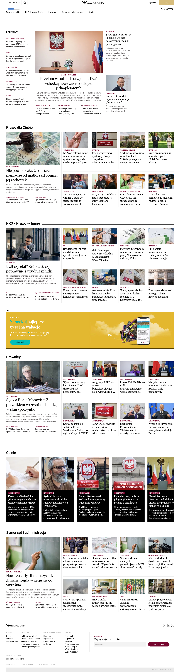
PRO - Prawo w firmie (34, 12)
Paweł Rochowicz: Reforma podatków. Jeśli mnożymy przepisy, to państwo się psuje (163, 501)
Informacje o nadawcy (30, 644)
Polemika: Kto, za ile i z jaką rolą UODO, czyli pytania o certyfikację (126, 499)
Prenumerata (49, 641)
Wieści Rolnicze (71, 649)
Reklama (47, 636)
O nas (8, 636)
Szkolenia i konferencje (16, 659)
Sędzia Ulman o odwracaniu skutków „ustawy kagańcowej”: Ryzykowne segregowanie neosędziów (55, 504)
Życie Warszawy (71, 652)
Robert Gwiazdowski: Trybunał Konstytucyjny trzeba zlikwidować (92, 499)
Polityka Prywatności (29, 636)
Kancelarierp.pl (71, 647)
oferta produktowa (47, 664)
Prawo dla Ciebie (19, 127)
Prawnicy (52, 12)
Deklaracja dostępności (30, 647)
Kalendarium (28, 664)
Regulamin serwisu (29, 641)
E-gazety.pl (69, 639)
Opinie (91, 12)
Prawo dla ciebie (13, 12)
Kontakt (9, 639)
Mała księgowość (72, 644)
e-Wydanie (151, 3)
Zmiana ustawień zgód (30, 639)
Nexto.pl (68, 641)
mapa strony (11, 664)
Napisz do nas (12, 641)
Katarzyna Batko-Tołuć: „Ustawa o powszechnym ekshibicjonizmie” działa (22, 499)
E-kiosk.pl (69, 636)
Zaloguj (166, 3)
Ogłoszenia (48, 639)
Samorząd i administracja (72, 12)
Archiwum (47, 644)
